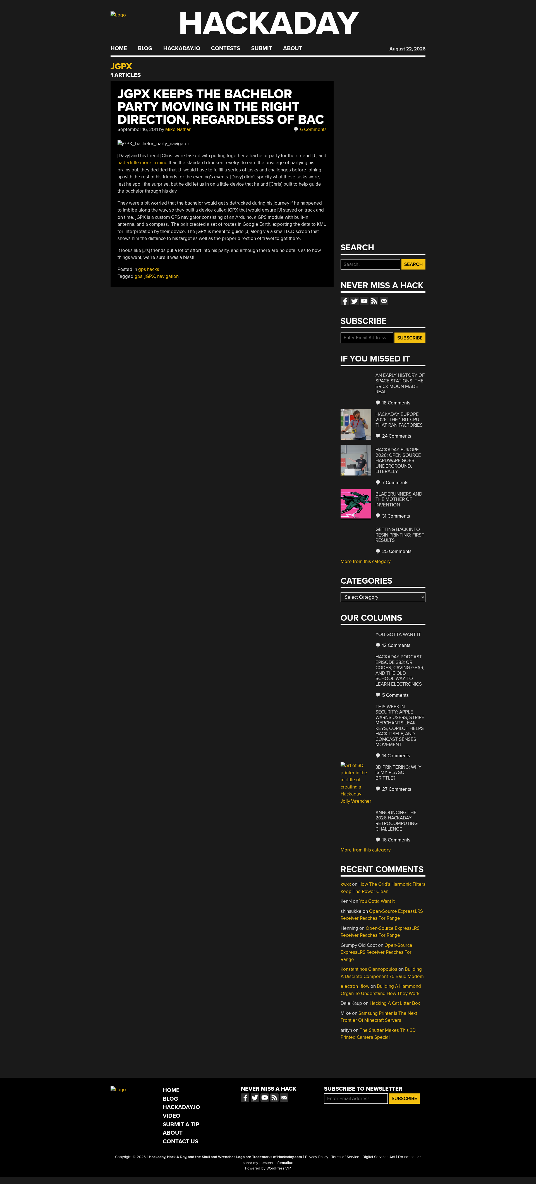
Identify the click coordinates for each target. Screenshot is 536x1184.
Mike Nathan (178, 129)
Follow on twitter (354, 301)
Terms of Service (345, 1157)
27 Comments (396, 789)
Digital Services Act (378, 1157)
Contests (225, 48)
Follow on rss (374, 301)
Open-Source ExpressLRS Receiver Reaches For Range (376, 952)
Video (171, 1115)
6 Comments (313, 129)
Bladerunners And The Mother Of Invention (398, 499)
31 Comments (395, 516)
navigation (168, 276)
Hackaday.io (181, 48)
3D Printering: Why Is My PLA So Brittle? (398, 772)
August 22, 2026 (407, 49)
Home (119, 48)
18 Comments (395, 403)
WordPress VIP (279, 1168)
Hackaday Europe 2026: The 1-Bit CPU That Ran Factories (399, 419)
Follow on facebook (345, 301)
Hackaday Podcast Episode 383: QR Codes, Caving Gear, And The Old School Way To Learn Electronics (399, 670)
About (292, 48)
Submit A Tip (181, 1124)
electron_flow (355, 986)
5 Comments (395, 695)
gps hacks (148, 269)
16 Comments (395, 840)
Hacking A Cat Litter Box (395, 1003)
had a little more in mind (143, 163)
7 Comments (394, 483)
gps (138, 276)
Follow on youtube (364, 301)
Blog (145, 48)
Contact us (384, 301)
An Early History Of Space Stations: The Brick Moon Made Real (400, 383)
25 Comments (396, 551)
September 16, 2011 (138, 129)
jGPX (150, 276)
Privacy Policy (316, 1157)
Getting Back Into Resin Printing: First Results (399, 535)
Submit (261, 48)
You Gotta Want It (398, 634)
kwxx (346, 884)
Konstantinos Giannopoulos (369, 969)
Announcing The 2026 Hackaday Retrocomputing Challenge (396, 821)
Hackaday (268, 23)
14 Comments (395, 756)
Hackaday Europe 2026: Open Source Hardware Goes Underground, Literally (398, 460)
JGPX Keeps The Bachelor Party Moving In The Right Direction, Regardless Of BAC (221, 106)
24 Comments (396, 436)
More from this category (366, 561)
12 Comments (395, 645)
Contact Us (180, 1141)
